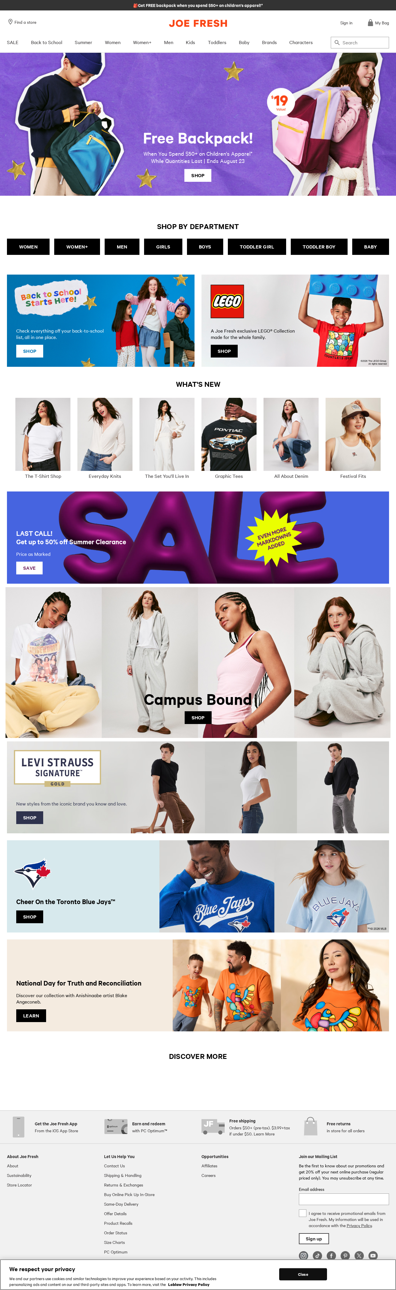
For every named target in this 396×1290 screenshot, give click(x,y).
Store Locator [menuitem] (19, 1185)
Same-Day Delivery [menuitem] (121, 1204)
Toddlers (217, 42)
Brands (269, 42)
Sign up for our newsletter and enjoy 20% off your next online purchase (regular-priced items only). (198, 5)
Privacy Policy (359, 1225)
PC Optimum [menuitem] (116, 1252)
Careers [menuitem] (208, 1175)
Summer (83, 42)
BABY (370, 246)
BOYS (205, 246)
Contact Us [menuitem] (114, 1166)
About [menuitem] (12, 1166)
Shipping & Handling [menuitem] (122, 1175)
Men (168, 42)
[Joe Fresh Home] (198, 23)
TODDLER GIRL (257, 246)
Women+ (142, 42)
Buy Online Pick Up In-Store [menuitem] (129, 1194)
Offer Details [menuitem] (115, 1213)
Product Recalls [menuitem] (118, 1223)
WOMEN (28, 246)
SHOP (197, 175)
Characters (301, 42)
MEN (122, 246)
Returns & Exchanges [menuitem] (123, 1185)
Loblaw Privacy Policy (189, 1284)
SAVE (29, 568)
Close (303, 1274)
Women (113, 42)
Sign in (346, 23)
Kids (190, 42)
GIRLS (163, 246)
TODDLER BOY (319, 246)
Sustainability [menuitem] (19, 1175)
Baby (244, 42)
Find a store (25, 22)
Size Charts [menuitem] (114, 1242)
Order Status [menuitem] (115, 1232)
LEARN (31, 1015)
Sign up (314, 1238)
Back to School (46, 42)
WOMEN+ (77, 246)
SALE (13, 42)
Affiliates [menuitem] (209, 1166)
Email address (311, 1189)
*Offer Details (368, 188)
